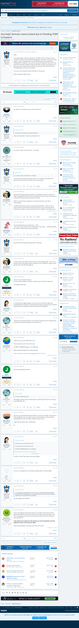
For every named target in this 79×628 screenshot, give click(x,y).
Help (75, 607)
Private (50, 27)
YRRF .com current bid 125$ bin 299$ (70, 124)
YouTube (66, 38)
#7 (56, 222)
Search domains (72, 10)
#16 (56, 412)
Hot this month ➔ (65, 270)
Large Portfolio (7, 160)
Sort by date (47, 98)
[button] (14, 14)
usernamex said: (18, 440)
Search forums (30, 17)
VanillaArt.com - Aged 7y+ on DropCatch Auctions (70, 99)
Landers (36, 15)
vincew (69, 96)
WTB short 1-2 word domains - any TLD (68, 278)
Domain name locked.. (13, 565)
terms (62, 615)
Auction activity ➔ (65, 118)
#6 (56, 191)
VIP (6, 117)
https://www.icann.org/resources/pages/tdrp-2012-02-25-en (30, 353)
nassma (69, 90)
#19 (56, 486)
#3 (56, 126)
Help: (41, 27)
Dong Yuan (4, 40)
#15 (56, 389)
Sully (69, 254)
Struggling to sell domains (70, 289)
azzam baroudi (10, 579)
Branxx (69, 65)
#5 (56, 168)
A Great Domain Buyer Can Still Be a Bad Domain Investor (70, 308)
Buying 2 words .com (68, 273)
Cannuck (71, 59)
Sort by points (54, 98)
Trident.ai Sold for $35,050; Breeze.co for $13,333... (69, 201)
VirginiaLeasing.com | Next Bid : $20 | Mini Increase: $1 (70, 121)
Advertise (36, 607)
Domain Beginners (20, 561)
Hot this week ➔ (65, 197)
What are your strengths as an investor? (69, 163)
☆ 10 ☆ (6, 119)
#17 (56, 436)
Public (44, 27)
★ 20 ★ (6, 293)
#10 (56, 276)
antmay (8, 587)
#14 (56, 366)
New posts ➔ (64, 54)
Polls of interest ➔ (65, 160)
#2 (56, 106)
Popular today (4, 17)
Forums (4, 15)
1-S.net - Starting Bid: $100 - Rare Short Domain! (70, 134)
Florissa (8, 561)
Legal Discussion (18, 567)
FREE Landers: (31, 27)
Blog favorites (64, 303)
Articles (71, 38)
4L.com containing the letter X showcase (69, 208)
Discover (11, 15)
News (18, 15)
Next (56, 102)
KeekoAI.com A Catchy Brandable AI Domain (70, 128)
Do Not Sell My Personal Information (55, 607)
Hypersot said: (18, 130)
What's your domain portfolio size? (68, 169)
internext (69, 79)
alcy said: (17, 172)
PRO (6, 287)
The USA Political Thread (69, 57)
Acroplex (70, 331)
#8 (56, 239)
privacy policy (56, 615)
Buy (24, 15)
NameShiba (50, 559)
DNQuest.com (50, 585)
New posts (11, 17)
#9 (56, 258)
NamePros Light (10, 607)
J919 (7, 567)
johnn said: (17, 393)
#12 (56, 317)
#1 (56, 51)
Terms (66, 607)
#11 (56, 300)
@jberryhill (32, 340)
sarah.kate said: (18, 489)
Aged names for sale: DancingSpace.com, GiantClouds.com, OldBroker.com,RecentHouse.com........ (69, 85)
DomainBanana (73, 317)
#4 (56, 147)
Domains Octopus (71, 102)
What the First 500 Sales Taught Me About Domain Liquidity (70, 251)
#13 (56, 337)
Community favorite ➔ (67, 246)
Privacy (70, 607)
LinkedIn (72, 37)
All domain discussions (20, 17)
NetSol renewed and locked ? (15, 571)
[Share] (54, 52)
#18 (56, 467)
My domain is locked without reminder (16, 577)
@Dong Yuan (17, 471)
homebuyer (50, 572)
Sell (29, 15)
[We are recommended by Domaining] (4, 611)
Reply (55, 77)
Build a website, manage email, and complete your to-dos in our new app (39, 22)
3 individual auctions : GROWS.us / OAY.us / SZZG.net (70, 131)
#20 (56, 509)
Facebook (65, 37)
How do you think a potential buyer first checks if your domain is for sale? (68, 153)
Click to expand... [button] (35, 453)
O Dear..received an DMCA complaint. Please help (15, 584)
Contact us (30, 607)
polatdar (8, 572)
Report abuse (43, 607)
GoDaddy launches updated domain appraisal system (70, 215)
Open (37, 27)
